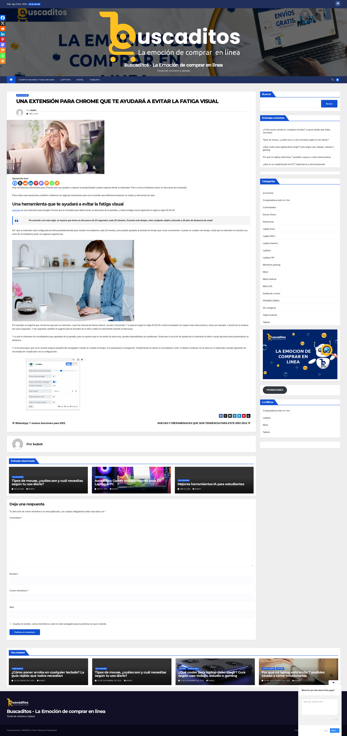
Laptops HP (268, 257)
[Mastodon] (41, 183)
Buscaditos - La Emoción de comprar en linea (173, 65)
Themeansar (52, 730)
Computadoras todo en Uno (36, 80)
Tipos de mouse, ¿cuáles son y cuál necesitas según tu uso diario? (47, 482)
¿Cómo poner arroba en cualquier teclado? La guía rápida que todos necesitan (48, 674)
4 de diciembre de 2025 (192, 681)
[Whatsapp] (51, 183)
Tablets (95, 80)
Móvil (80, 80)
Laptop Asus (269, 229)
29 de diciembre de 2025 (109, 681)
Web (11, 607)
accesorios (268, 193)
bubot (33, 110)
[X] (20, 183)
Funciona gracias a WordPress (19, 730)
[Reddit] (25, 183)
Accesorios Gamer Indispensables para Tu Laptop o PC (128, 482)
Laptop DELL (269, 236)
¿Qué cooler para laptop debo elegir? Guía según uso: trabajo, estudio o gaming (211, 674)
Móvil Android (269, 279)
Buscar (266, 94)
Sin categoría (22, 95)
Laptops (65, 80)
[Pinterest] (36, 183)
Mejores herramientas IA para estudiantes (211, 484)
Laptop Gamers (270, 243)
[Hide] (1, 66)
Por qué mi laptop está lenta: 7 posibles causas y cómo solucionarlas (297, 157)
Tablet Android (270, 315)
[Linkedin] (30, 183)
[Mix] (46, 183)
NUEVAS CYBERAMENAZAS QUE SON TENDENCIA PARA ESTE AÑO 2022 (203, 423)
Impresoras (268, 222)
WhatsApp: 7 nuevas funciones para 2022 (40, 423)
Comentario (15, 518)
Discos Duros (269, 214)
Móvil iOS (267, 286)
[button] (333, 80)
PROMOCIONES (271, 301)
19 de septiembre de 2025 (277, 681)
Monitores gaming (271, 265)
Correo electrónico (19, 590)
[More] (57, 183)
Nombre (14, 574)
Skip (326, 730)
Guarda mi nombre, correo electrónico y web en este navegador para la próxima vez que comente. (60, 624)
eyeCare (16, 210)
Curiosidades (269, 207)
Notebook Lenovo (271, 293)
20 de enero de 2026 (24, 681)
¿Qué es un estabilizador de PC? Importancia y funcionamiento (294, 164)
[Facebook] (14, 183)
